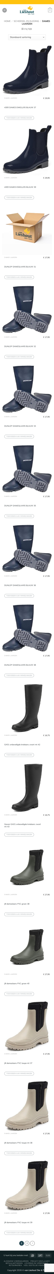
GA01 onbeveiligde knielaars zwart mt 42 (22, 744)
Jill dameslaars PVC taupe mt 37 (18, 1063)
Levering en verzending (36, 1263)
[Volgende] (32, 1243)
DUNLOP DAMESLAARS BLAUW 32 (20, 346)
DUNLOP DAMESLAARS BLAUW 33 (20, 426)
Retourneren (15, 1265)
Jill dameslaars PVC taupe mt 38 (18, 1142)
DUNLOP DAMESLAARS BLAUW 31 (20, 266)
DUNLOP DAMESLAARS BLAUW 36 (20, 585)
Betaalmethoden (14, 1263)
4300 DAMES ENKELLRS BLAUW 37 (20, 107)
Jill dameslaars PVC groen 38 (16, 904)
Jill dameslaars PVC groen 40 (16, 983)
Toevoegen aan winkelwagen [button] (19, 118)
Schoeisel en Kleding (26, 21)
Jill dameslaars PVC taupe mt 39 (18, 1222)
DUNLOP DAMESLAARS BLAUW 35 (20, 505)
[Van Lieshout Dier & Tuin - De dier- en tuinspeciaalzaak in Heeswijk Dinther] (27, 10)
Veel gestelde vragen (35, 1265)
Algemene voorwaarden (16, 1261)
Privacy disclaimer (40, 1261)
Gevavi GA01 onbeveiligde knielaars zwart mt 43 (22, 825)
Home (7, 21)
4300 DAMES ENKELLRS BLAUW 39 (20, 187)
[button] (4, 10)
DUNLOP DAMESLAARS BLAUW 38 (20, 665)
